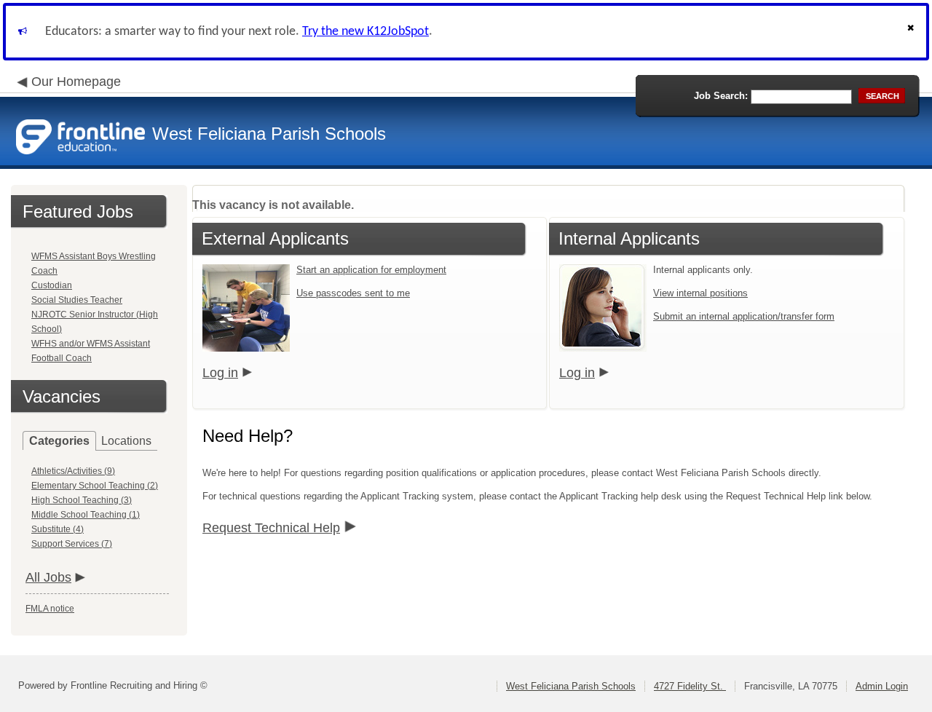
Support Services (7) (71, 544)
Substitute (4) (57, 529)
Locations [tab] (126, 441)
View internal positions (700, 293)
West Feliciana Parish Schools (571, 686)
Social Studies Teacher (76, 300)
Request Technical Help (271, 527)
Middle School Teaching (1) (85, 515)
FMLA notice (49, 609)
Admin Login (882, 686)
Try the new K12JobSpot (365, 32)
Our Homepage (76, 81)
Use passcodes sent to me (353, 293)
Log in (220, 372)
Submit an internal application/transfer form (743, 316)
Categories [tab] (59, 441)
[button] (912, 31)
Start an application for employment (371, 269)
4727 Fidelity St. (690, 686)
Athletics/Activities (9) (73, 471)
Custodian (51, 285)
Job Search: (721, 95)
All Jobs (48, 577)
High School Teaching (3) (81, 500)
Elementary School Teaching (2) (94, 485)
